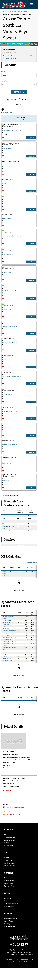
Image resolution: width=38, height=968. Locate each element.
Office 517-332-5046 (9, 954)
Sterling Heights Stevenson (9, 326)
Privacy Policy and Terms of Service (24, 959)
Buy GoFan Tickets (13, 814)
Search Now (19, 92)
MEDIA (7, 893)
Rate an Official (9, 886)
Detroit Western (6, 218)
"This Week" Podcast (11, 903)
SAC (5, 835)
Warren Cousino (6, 183)
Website (6, 768)
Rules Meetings (9, 880)
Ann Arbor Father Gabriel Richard (11, 130)
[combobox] (2, 75)
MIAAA (6, 858)
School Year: (4, 81)
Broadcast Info (9, 901)
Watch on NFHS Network (15, 807)
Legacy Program (9, 926)
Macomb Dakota (7, 272)
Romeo (3, 518)
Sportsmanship (9, 845)
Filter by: (3, 72)
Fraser (3, 521)
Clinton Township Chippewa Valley (11, 236)
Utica (3, 202)
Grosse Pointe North (8, 254)
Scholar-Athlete (9, 837)
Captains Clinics (9, 840)
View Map (8, 790)
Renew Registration (10, 918)
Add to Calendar (6, 112)
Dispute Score (31, 137)
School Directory (9, 860)
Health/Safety (8, 883)
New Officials (8, 921)
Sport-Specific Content (11, 924)
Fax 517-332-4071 (19, 954)
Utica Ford (5, 359)
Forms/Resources (10, 866)
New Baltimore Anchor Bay (9, 291)
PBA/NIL (7, 843)
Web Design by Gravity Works (20, 962)
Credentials (8, 898)
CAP (5, 878)
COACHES (8, 873)
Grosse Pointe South (7, 530)
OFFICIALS (8, 913)
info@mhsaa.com (29, 954)
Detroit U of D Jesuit (8, 480)
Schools (10, 12)
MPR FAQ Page (32, 562)
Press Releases (9, 906)
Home (4, 12)
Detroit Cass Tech (7, 167)
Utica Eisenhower (7, 309)
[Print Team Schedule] (2, 109)
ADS (6, 853)
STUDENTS (8, 830)
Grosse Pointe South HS (21, 12)
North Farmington (7, 148)
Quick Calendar (9, 863)
